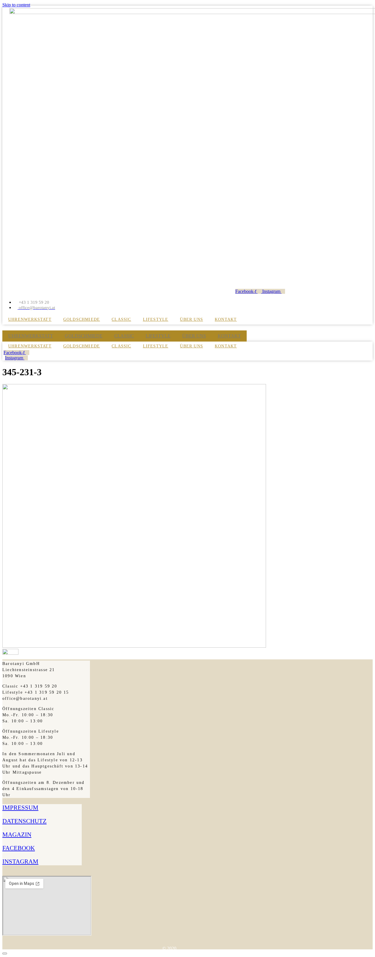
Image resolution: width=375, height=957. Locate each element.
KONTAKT (226, 319)
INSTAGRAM (20, 861)
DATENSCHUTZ (24, 821)
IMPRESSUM (20, 807)
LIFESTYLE (155, 319)
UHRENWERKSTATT (30, 319)
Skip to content (16, 4)
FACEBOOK (18, 848)
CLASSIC (121, 319)
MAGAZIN (16, 834)
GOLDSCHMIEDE (81, 319)
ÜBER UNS (191, 319)
